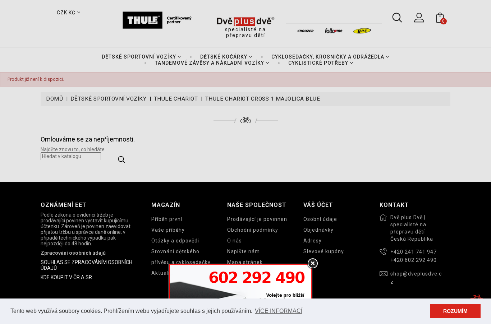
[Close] (312, 263)
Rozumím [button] (455, 311)
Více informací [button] (278, 311)
